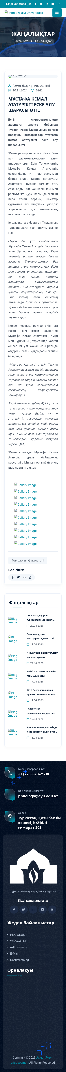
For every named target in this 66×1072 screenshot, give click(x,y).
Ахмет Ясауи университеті (31, 86)
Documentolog (19, 960)
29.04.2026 (36, 625)
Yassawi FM (18, 941)
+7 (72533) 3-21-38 (33, 774)
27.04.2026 (36, 644)
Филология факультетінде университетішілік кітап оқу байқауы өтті (42, 732)
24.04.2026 (36, 663)
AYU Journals (18, 947)
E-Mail (14, 953)
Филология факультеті (28, 560)
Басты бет (21, 41)
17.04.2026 (36, 681)
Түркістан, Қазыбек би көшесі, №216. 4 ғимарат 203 (39, 823)
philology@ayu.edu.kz (38, 796)
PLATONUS (17, 934)
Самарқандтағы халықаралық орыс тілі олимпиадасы (40, 638)
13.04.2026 (36, 737)
